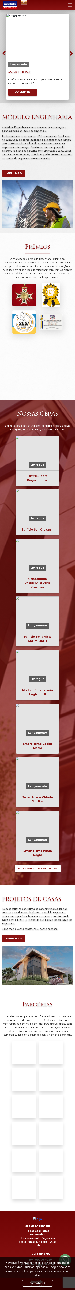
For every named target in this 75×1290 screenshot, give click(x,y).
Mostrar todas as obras (37, 868)
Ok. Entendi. (37, 1283)
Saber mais (14, 173)
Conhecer (22, 92)
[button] (4, 53)
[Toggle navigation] (70, 5)
